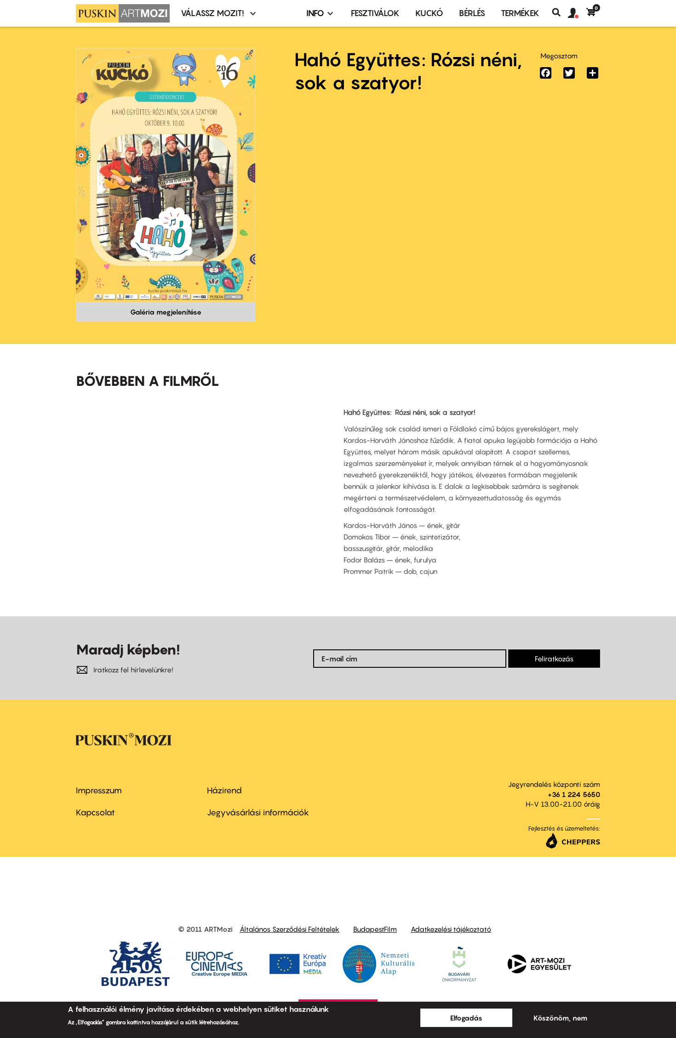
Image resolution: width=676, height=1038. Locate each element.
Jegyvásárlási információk (258, 812)
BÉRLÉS (472, 13)
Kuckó (429, 13)
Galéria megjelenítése (165, 312)
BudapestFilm (375, 929)
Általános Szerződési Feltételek (289, 929)
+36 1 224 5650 (574, 794)
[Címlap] (123, 13)
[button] (577, 13)
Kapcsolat (95, 812)
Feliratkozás (554, 658)
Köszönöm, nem (560, 1018)
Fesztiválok (375, 13)
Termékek (520, 13)
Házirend (224, 790)
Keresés (560, 12)
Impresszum (99, 790)
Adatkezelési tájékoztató (451, 929)
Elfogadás (466, 1018)
